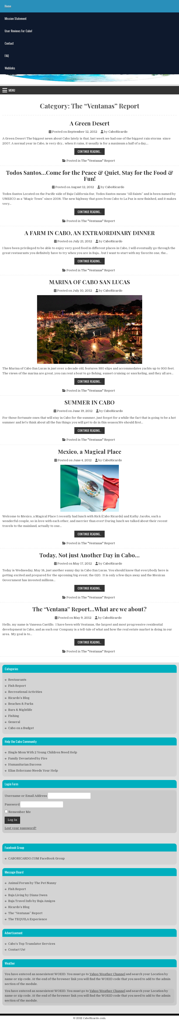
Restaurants (17, 679)
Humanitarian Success (24, 764)
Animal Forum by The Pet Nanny (32, 883)
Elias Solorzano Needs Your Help (33, 770)
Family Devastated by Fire (27, 758)
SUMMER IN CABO (90, 402)
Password (12, 804)
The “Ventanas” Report (25, 913)
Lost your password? (20, 828)
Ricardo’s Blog (19, 698)
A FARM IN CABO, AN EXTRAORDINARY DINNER (89, 233)
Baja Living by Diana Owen (27, 895)
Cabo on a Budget (21, 728)
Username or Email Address (26, 796)
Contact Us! (16, 949)
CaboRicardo (117, 131)
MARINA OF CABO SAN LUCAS (89, 282)
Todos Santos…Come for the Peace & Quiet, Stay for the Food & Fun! (89, 175)
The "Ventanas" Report (98, 160)
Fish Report (17, 685)
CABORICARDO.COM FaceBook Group (36, 858)
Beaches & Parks (20, 703)
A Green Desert (90, 123)
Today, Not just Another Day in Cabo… (89, 555)
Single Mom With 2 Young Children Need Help (42, 752)
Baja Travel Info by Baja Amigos (31, 901)
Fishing (13, 716)
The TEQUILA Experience (27, 919)
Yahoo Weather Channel (107, 974)
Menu (12, 90)
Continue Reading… (91, 152)
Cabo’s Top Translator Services (31, 943)
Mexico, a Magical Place (89, 451)
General (14, 722)
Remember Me (19, 812)
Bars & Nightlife (20, 710)
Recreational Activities (25, 692)
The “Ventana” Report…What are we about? (89, 609)
